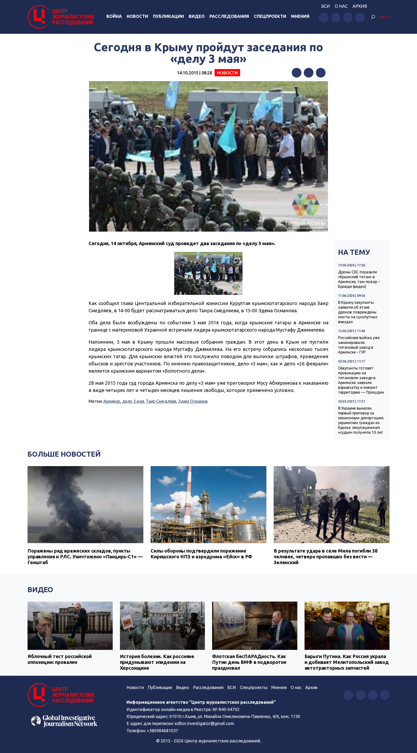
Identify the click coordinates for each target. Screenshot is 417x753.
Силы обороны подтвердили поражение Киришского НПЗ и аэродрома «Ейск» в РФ (201, 553)
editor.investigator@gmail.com (204, 723)
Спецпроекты (253, 687)
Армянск (111, 401)
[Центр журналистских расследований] (62, 17)
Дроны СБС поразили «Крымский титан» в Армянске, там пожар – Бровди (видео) (359, 279)
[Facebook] (296, 73)
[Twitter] (308, 73)
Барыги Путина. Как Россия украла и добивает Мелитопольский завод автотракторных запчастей (347, 662)
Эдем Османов (193, 401)
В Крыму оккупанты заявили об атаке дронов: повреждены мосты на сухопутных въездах (357, 312)
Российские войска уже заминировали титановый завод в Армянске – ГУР (359, 344)
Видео (197, 16)
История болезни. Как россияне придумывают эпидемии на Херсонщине (157, 662)
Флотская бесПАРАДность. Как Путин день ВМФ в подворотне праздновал (249, 662)
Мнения (300, 16)
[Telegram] (321, 73)
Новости (137, 16)
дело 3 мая (133, 401)
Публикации (168, 16)
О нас (341, 6)
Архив (360, 6)
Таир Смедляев (161, 401)
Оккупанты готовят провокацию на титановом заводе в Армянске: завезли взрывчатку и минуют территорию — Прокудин (361, 380)
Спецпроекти (270, 16)
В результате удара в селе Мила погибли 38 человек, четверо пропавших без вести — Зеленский (325, 556)
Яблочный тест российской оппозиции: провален (59, 659)
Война (114, 16)
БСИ (325, 6)
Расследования (229, 16)
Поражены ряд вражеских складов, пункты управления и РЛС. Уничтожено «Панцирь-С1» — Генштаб (85, 556)
